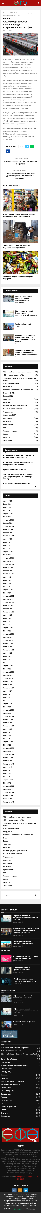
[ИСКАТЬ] (35, 895)
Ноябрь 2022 (8, 643)
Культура (6, 402)
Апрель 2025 (8, 552)
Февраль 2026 (8, 520)
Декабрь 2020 (8, 716)
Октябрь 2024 (8, 571)
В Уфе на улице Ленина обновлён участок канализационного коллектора (23, 299)
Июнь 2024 (7, 583)
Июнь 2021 (7, 697)
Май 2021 (6, 700)
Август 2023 (7, 615)
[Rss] (20, 1190)
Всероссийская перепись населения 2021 (18, 390)
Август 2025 (7, 539)
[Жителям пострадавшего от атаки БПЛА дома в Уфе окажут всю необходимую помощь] (8, 337)
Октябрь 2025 (8, 533)
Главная (6, 13)
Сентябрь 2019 (8, 764)
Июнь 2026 (7, 507)
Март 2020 (7, 745)
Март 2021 (7, 707)
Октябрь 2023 (8, 609)
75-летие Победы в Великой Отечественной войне (20, 1054)
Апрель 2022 (8, 666)
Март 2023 (7, 631)
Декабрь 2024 (8, 564)
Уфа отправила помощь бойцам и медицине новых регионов (16, 247)
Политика (7, 421)
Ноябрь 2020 (8, 719)
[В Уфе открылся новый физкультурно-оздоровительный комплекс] (8, 313)
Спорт (5, 434)
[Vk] (14, 1190)
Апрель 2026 (8, 514)
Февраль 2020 (8, 748)
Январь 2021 (7, 713)
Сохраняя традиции (10, 431)
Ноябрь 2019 (8, 757)
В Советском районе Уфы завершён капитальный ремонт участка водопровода (26, 352)
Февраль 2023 (8, 634)
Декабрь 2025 (8, 526)
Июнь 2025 (7, 545)
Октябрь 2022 (8, 647)
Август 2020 (7, 729)
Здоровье (7, 399)
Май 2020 (6, 738)
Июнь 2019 (7, 773)
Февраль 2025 (8, 558)
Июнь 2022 (7, 659)
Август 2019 (7, 767)
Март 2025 (7, 555)
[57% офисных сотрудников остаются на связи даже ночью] (6, 981)
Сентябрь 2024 (8, 574)
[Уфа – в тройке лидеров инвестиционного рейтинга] (6, 944)
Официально (8, 418)
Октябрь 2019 (8, 761)
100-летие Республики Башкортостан (17, 372)
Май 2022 (6, 662)
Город (5, 396)
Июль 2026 (7, 504)
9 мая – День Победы (11, 383)
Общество (6, 18)
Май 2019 (6, 776)
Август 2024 (7, 577)
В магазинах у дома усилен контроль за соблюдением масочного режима (19, 215)
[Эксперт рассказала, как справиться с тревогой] (6, 970)
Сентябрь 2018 (8, 802)
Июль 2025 (7, 542)
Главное (6, 393)
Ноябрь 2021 (8, 681)
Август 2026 (7, 501)
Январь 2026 (7, 523)
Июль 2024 (7, 580)
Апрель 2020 (8, 742)
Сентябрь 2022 (8, 650)
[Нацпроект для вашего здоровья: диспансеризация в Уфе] (6, 958)
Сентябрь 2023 (8, 612)
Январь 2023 (7, 637)
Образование (8, 412)
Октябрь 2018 (8, 799)
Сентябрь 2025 (8, 536)
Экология (6, 437)
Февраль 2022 (8, 672)
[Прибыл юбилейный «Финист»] (8, 326)
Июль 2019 (7, 770)
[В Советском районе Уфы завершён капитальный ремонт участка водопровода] (8, 352)
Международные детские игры (15, 405)
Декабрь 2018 (8, 792)
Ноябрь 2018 (8, 796)
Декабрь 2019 (8, 754)
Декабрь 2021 (8, 678)
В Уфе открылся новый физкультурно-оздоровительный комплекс (26, 313)
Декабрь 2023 (8, 602)
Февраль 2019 (8, 786)
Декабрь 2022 (8, 640)
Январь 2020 (7, 751)
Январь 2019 (7, 789)
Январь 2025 (7, 561)
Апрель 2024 (8, 590)
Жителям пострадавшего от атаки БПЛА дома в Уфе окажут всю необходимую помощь (25, 338)
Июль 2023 (7, 618)
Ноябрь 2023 (8, 605)
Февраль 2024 (8, 596)
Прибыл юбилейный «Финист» (14, 469)
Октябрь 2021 (8, 685)
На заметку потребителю (12, 409)
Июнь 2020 (7, 735)
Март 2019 (7, 783)
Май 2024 (6, 586)
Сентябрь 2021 (8, 688)
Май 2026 (6, 510)
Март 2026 (7, 517)
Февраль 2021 (8, 710)
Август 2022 (7, 653)
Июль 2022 (7, 656)
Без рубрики (7, 386)
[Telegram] (26, 1190)
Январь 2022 (7, 675)
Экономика (7, 440)
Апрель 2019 (8, 780)
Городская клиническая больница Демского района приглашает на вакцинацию (20, 175)
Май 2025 (6, 548)
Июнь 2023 (7, 621)
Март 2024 (7, 593)
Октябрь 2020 (8, 723)
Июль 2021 (7, 694)
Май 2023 (6, 624)
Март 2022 (7, 669)
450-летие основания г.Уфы (13, 375)
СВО (4, 428)
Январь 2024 (7, 599)
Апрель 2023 (8, 628)
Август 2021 (7, 691)
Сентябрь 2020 (8, 726)
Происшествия (8, 424)
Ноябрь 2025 (8, 529)
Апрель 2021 (8, 704)
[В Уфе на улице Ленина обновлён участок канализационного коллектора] (8, 298)
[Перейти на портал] (9, 1037)
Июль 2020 (7, 732)
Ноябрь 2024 (8, 567)
